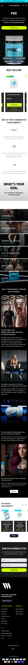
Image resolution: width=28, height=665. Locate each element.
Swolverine (15, 656)
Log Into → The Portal (6, 635)
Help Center (4, 611)
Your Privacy (4, 623)
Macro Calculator (20, 609)
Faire (2, 638)
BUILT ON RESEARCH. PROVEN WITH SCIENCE (14, 290)
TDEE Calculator (19, 613)
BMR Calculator (19, 611)
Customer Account (5, 616)
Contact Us (3, 613)
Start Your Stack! (20, 1)
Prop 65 (3, 618)
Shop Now (14, 30)
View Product (11, 104)
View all (14, 491)
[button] (26, 5)
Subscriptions (4, 609)
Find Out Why (7, 600)
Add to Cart (12, 109)
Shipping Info (4, 621)
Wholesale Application (6, 633)
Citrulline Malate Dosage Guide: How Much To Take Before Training (13, 433)
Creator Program (5, 631)
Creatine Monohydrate (20, 525)
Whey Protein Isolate (7, 525)
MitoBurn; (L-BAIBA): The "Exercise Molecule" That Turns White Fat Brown (14, 385)
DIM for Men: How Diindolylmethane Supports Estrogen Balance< (12, 332)
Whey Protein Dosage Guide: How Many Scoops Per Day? (13, 479)
